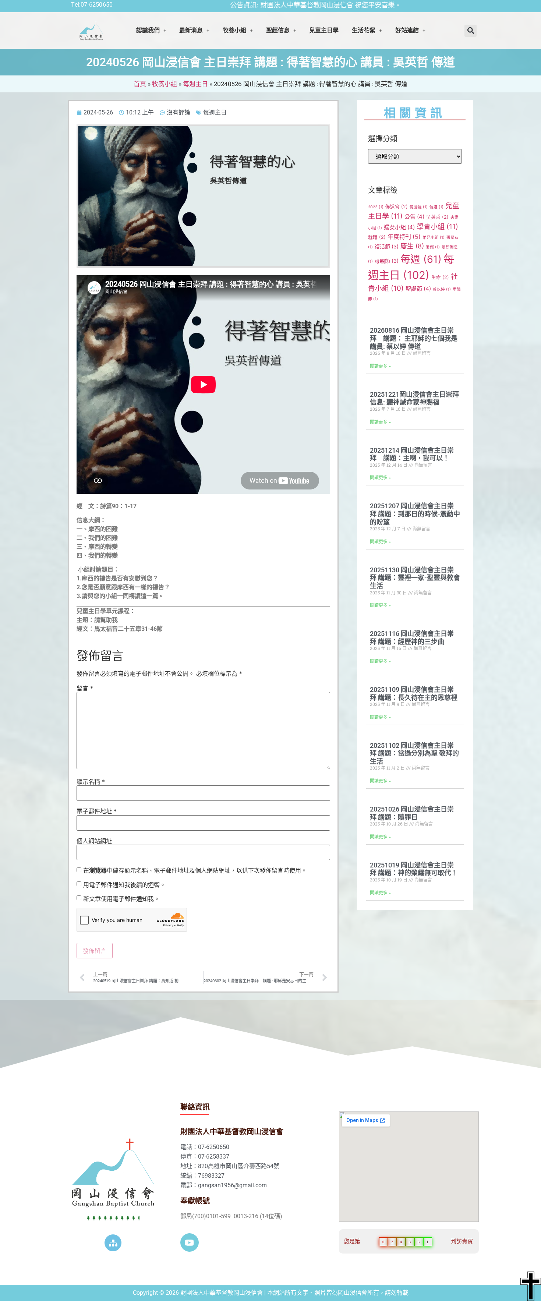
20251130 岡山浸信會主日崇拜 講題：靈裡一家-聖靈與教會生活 (415, 578)
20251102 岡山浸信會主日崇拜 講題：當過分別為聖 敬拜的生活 (414, 753)
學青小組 (437, 226)
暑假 (433, 247)
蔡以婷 (442, 289)
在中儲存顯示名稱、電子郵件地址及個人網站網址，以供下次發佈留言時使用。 (195, 870)
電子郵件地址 (97, 811)
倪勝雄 (419, 207)
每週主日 (195, 83)
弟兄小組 (433, 237)
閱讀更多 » (380, 366)
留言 (85, 688)
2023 (375, 207)
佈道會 (396, 206)
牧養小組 (164, 83)
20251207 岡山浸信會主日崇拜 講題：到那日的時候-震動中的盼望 (415, 514)
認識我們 (148, 30)
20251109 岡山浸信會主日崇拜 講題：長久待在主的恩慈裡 (413, 693)
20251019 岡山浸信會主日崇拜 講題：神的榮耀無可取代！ (413, 869)
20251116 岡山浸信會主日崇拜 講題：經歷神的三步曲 (412, 638)
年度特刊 (404, 236)
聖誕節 (418, 288)
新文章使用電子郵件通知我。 (121, 899)
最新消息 (191, 30)
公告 (414, 216)
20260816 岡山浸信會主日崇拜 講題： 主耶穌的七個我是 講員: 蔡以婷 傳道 (413, 338)
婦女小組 (399, 227)
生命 (440, 277)
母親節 (387, 261)
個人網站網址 (94, 841)
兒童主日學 (324, 30)
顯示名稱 (91, 782)
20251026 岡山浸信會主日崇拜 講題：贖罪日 (412, 813)
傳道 (436, 207)
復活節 (387, 246)
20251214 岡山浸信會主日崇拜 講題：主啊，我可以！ (412, 454)
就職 (377, 237)
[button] (151, 30)
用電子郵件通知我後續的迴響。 (124, 885)
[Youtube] (189, 1242)
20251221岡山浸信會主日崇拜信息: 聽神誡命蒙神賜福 (414, 398)
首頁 (140, 83)
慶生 (412, 246)
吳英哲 (437, 217)
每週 (421, 259)
